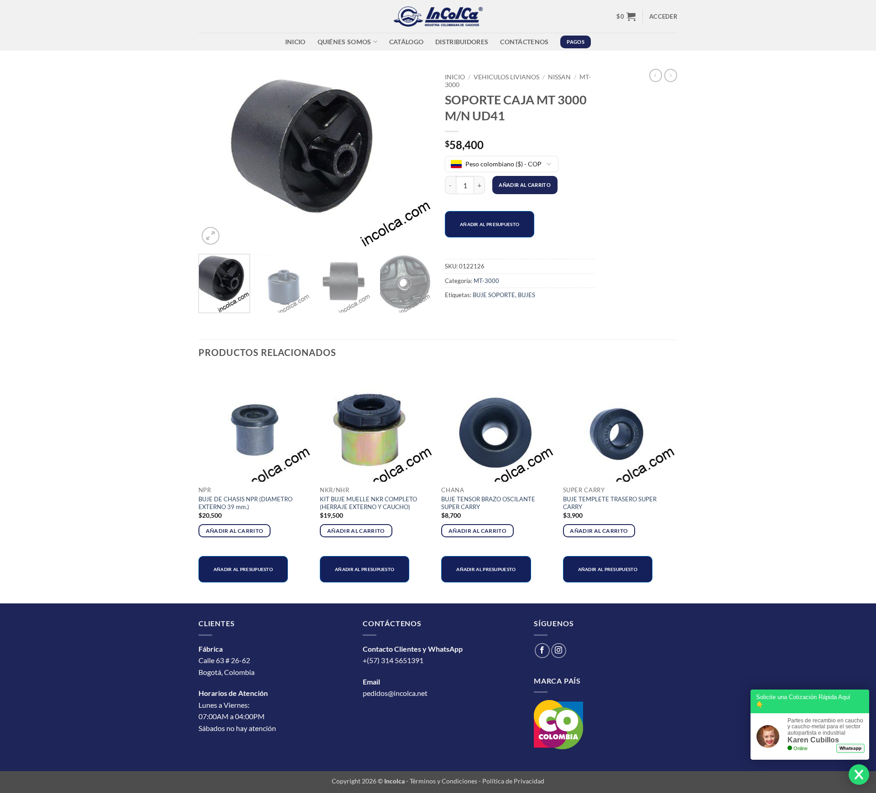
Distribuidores (461, 42)
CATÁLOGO (406, 42)
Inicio (295, 42)
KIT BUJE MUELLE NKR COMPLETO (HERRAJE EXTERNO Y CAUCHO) (368, 502)
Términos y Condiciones (443, 781)
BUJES (526, 295)
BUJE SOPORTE (494, 295)
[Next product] (655, 75)
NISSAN (559, 77)
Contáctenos (524, 42)
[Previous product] (670, 75)
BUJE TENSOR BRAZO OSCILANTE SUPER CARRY (488, 502)
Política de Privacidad (513, 781)
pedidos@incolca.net (395, 693)
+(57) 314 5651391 (393, 660)
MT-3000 (486, 280)
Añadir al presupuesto (489, 224)
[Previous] (214, 158)
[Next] (415, 158)
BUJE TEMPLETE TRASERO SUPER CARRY (610, 502)
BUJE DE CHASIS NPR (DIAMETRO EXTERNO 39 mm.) (245, 502)
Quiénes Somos (344, 42)
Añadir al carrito (525, 185)
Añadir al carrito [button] (235, 531)
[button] (626, 16)
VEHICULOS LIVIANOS (506, 77)
